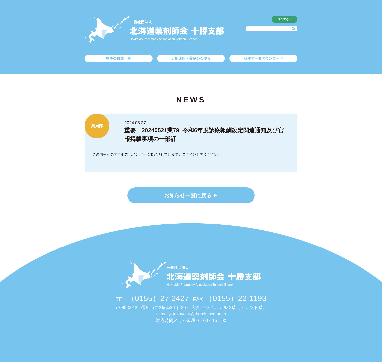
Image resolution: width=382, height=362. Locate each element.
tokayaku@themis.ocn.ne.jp (199, 314)
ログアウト (284, 19)
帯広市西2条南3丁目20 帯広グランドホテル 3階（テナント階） (191, 307)
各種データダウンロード (263, 58)
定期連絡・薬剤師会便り (191, 58)
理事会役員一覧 (118, 58)
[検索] (293, 28)
